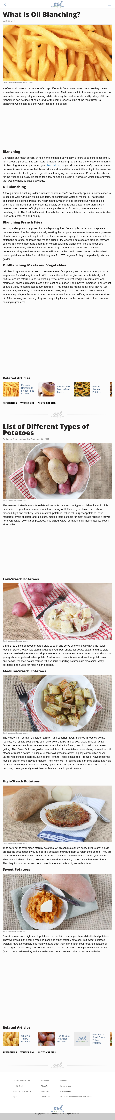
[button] (5, 4)
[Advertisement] (57, 127)
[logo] (57, 4)
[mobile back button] (5, 4)
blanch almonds (55, 165)
